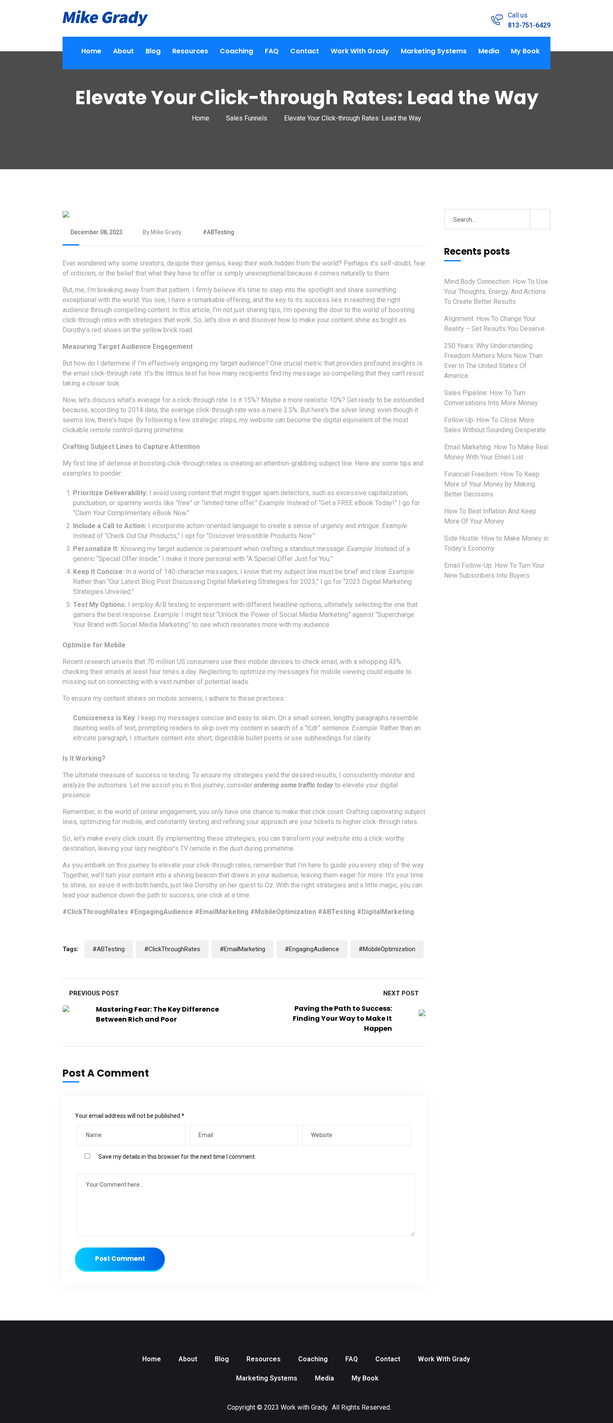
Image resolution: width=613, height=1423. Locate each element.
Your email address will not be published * (129, 1115)
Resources (190, 51)
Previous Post (93, 993)
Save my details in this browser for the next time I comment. (177, 1156)
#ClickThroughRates (172, 949)
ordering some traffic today (293, 785)
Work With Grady (360, 51)
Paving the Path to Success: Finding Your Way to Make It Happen (342, 1018)
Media (488, 51)
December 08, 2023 (96, 232)
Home (91, 51)
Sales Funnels (246, 118)
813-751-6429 (529, 25)
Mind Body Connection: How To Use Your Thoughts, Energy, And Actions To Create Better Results (496, 292)
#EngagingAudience (312, 949)
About (123, 51)
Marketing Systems (434, 51)
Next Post (401, 993)
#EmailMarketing (242, 949)
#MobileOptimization (387, 949)
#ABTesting (217, 232)
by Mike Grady (162, 232)
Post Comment (120, 1258)
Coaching (236, 51)
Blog (153, 51)
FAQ (272, 51)
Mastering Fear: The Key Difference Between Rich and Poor (157, 1014)
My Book (525, 51)
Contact (304, 51)
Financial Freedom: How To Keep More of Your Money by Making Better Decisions (492, 484)
